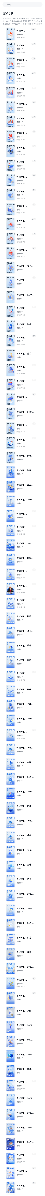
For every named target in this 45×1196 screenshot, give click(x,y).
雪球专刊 (20, 34)
